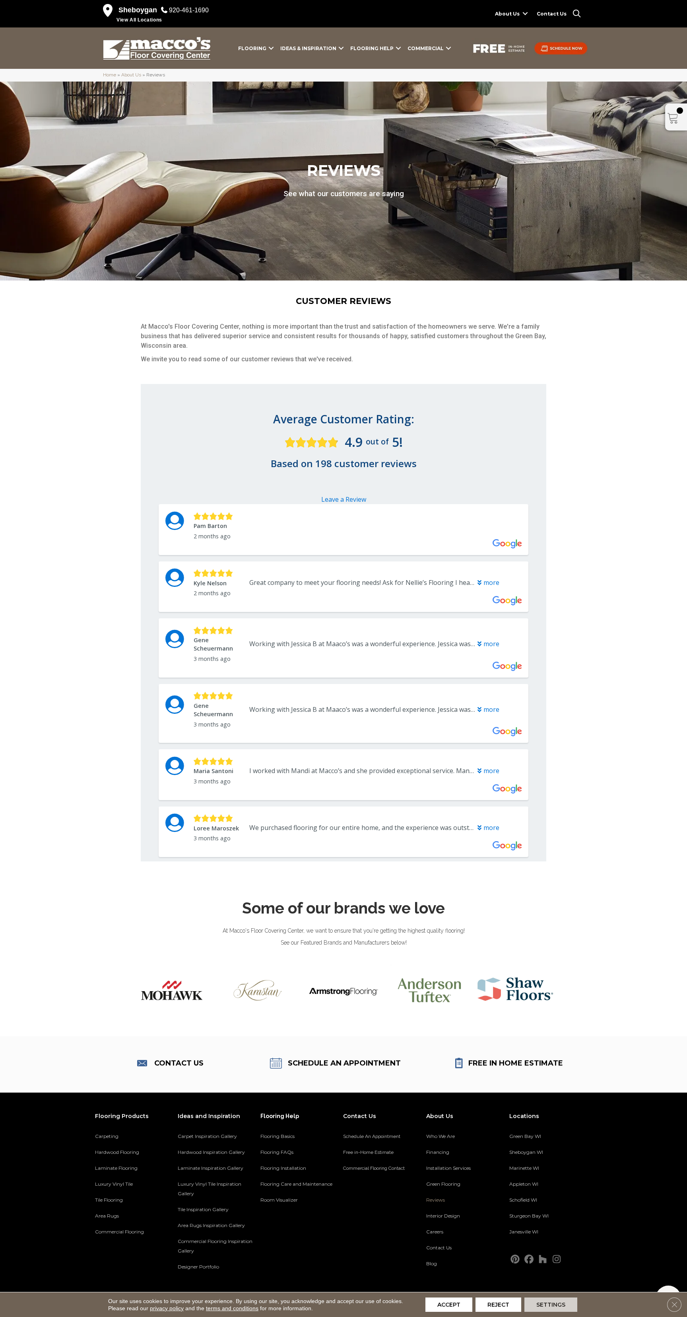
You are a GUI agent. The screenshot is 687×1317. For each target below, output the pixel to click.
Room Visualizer (279, 1200)
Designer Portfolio (198, 1267)
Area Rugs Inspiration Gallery (211, 1225)
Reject (498, 1304)
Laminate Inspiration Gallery (210, 1168)
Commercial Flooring (119, 1232)
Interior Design (443, 1216)
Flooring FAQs (276, 1152)
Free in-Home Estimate (368, 1152)
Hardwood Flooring (117, 1152)
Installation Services (448, 1168)
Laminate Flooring (116, 1168)
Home (109, 75)
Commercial (426, 48)
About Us (507, 14)
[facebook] (529, 1259)
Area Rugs (107, 1216)
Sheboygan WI (526, 1152)
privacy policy (167, 1308)
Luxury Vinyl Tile (114, 1184)
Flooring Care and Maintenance (296, 1184)
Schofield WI (523, 1200)
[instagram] (557, 1259)
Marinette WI (524, 1168)
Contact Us (552, 14)
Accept (448, 1304)
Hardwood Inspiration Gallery (211, 1152)
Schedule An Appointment (371, 1136)
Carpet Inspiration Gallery (207, 1136)
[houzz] (543, 1259)
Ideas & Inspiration (308, 48)
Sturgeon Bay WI (529, 1216)
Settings (550, 1304)
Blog (431, 1263)
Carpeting (106, 1136)
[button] (525, 14)
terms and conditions (232, 1308)
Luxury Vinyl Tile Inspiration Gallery (209, 1188)
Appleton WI (523, 1184)
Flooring (252, 48)
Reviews (435, 1200)
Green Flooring (443, 1184)
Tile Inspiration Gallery (203, 1209)
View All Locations (139, 20)
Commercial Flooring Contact (374, 1168)
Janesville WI (523, 1232)
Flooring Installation (283, 1168)
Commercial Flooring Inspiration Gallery (215, 1246)
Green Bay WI (525, 1136)
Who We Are (440, 1136)
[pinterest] (515, 1259)
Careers (434, 1232)
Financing (437, 1152)
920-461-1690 (189, 10)
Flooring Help (372, 48)
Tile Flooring (109, 1200)
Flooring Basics (277, 1136)
